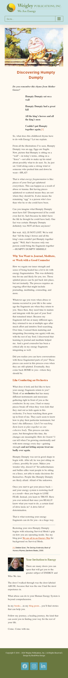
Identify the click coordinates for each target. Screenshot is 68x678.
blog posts (34, 605)
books (17, 605)
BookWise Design (38, 655)
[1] (42, 129)
